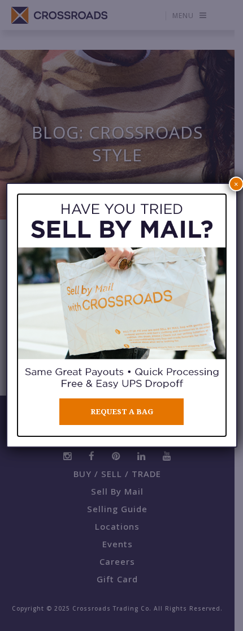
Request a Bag (121, 411)
